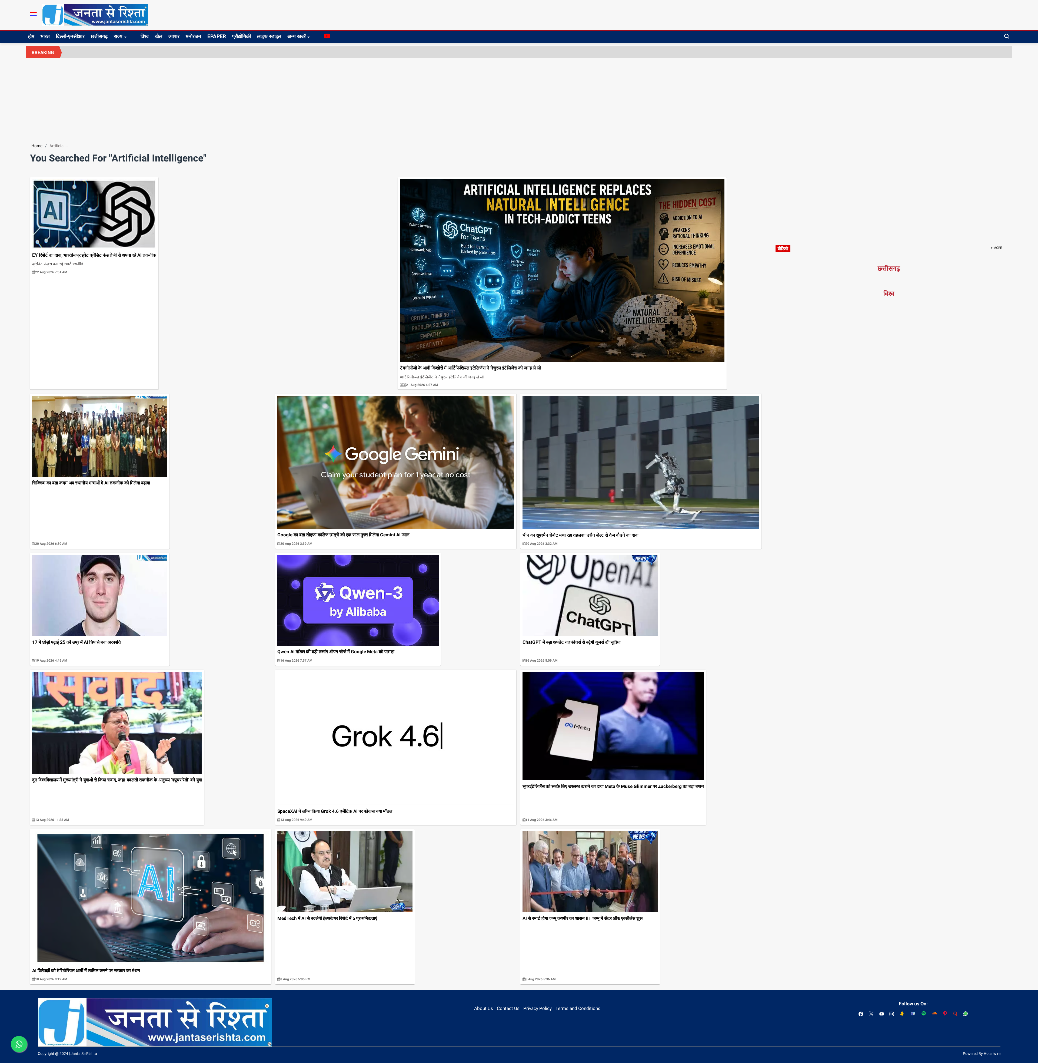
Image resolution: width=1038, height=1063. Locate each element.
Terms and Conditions (577, 1008)
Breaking (43, 52)
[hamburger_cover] (33, 14)
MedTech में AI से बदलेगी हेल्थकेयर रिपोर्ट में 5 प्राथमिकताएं (327, 918)
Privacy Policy (537, 1008)
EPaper (216, 36)
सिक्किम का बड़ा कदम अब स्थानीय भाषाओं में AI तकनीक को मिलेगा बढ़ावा (91, 483)
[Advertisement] (519, 99)
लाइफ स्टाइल (269, 36)
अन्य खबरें (296, 36)
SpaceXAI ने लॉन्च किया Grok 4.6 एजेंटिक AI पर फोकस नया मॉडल (334, 811)
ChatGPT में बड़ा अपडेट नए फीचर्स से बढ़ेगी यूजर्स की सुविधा (572, 642)
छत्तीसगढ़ (99, 36)
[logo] (95, 14)
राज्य (118, 36)
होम (31, 36)
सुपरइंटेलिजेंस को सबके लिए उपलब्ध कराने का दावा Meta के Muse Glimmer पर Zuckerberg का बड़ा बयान (613, 786)
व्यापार (173, 36)
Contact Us (508, 1008)
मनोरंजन (193, 36)
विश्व (145, 36)
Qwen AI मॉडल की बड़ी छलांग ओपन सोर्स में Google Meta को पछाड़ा (335, 651)
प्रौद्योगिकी (241, 36)
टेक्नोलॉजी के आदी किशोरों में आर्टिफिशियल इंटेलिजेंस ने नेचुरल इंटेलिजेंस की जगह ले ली (470, 368)
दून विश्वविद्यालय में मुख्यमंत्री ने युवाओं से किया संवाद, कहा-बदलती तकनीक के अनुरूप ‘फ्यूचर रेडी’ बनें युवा (117, 780)
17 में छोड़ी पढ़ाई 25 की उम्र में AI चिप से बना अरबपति (76, 642)
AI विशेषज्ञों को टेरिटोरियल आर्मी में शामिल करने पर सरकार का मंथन (86, 970)
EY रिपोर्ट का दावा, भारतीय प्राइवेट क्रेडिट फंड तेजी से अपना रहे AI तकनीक (94, 255)
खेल (158, 36)
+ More (996, 248)
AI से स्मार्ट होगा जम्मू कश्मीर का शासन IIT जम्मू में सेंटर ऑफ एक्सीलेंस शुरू (583, 918)
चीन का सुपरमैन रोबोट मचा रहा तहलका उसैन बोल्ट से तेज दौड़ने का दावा (580, 535)
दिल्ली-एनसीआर (70, 36)
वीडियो (783, 248)
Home (36, 145)
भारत (45, 36)
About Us (483, 1008)
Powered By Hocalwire (981, 1053)
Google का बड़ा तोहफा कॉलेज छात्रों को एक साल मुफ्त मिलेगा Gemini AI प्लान (343, 534)
